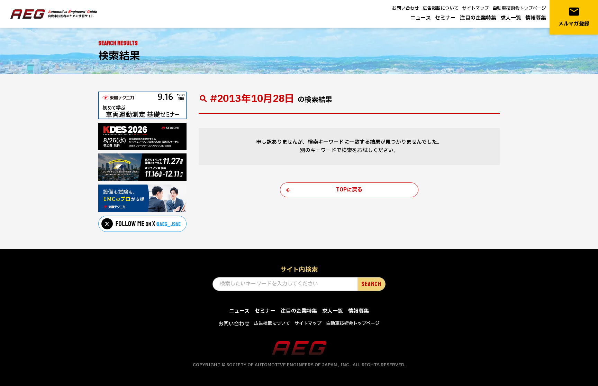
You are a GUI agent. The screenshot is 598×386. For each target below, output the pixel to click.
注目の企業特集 (478, 18)
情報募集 (535, 18)
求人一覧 (510, 18)
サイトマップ (475, 8)
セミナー (445, 18)
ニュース (420, 18)
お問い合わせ (405, 8)
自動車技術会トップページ (519, 8)
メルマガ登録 (573, 17)
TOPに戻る (349, 190)
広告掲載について (441, 8)
